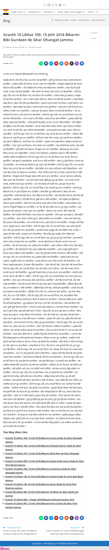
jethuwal (28, 55)
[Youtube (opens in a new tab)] (60, 5)
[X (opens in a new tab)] (45, 5)
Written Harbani (35, 47)
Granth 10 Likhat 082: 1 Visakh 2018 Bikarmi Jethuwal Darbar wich (39, 499)
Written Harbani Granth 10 (16, 47)
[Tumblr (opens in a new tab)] (56, 5)
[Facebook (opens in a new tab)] (49, 5)
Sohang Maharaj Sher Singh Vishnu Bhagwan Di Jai (63, 55)
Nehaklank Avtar (41, 55)
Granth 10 (10, 55)
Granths (16, 55)
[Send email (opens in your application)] (64, 5)
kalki (33, 55)
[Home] (52, 20)
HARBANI (22, 55)
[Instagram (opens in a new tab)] (53, 5)
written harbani (8, 57)
